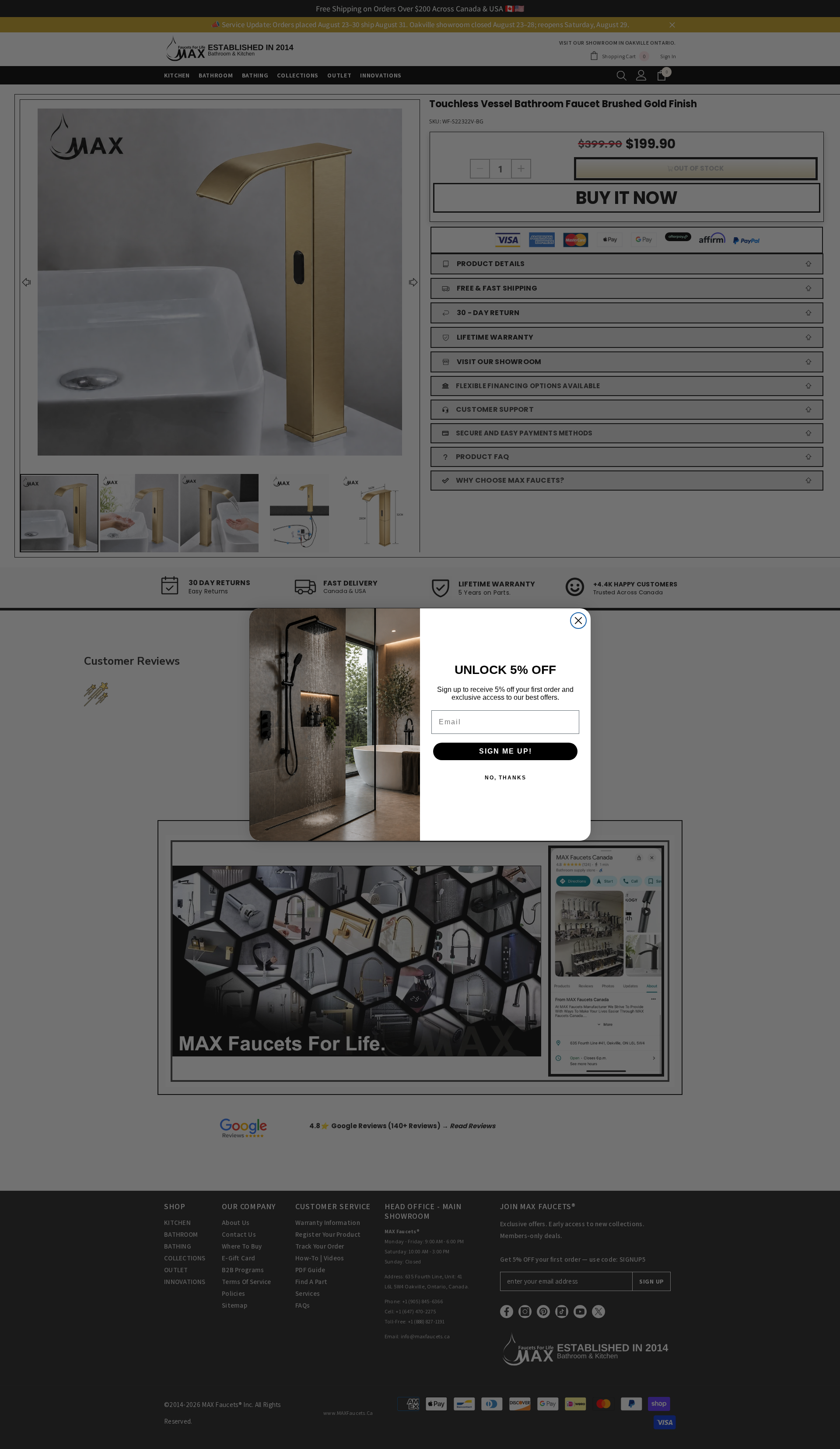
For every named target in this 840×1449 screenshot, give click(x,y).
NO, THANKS (505, 778)
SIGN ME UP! (505, 751)
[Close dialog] (578, 620)
